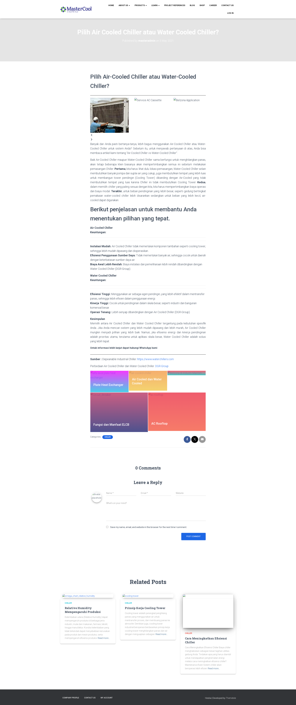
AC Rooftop (159, 423)
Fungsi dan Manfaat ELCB (111, 424)
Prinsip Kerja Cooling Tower (145, 608)
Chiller (108, 437)
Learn (154, 5)
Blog (192, 5)
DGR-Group (162, 366)
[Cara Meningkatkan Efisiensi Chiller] (208, 611)
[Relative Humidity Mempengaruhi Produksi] (78, 596)
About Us (123, 5)
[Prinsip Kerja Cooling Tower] (131, 596)
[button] (148, 135)
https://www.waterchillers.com (155, 359)
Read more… (104, 638)
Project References (174, 5)
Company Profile (70, 698)
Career (213, 5)
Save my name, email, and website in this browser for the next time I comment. (148, 527)
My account (107, 698)
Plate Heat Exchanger (108, 385)
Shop (202, 5)
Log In (230, 13)
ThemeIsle (231, 698)
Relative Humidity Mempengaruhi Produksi (83, 610)
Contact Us (227, 5)
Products (140, 5)
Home (111, 5)
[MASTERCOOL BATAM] (76, 9)
